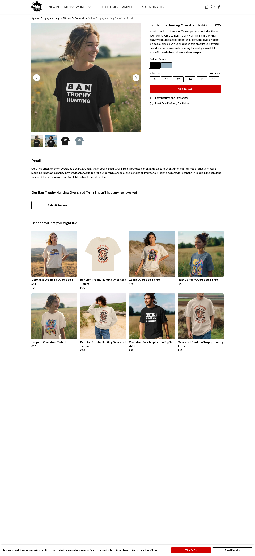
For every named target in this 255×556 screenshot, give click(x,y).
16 (201, 79)
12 (178, 79)
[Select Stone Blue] (166, 65)
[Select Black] (155, 65)
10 (166, 79)
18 (213, 79)
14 (190, 79)
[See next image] (136, 77)
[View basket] (220, 6)
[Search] (213, 6)
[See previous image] (36, 77)
